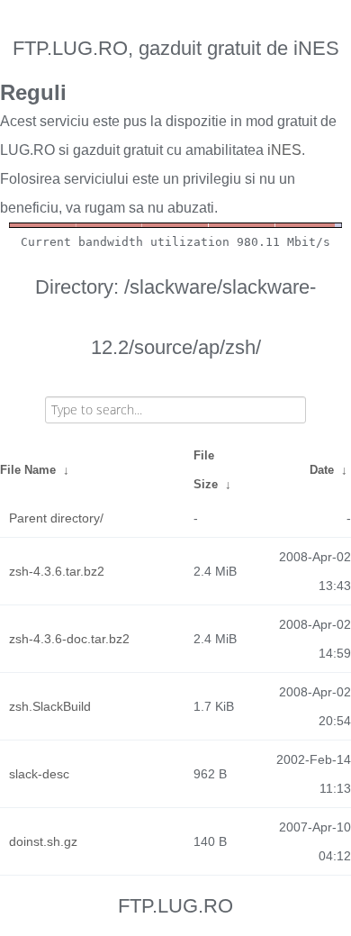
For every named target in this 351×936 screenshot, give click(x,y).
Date (322, 470)
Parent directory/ (56, 518)
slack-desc (39, 774)
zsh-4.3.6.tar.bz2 (56, 571)
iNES (284, 150)
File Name (28, 470)
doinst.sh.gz (43, 841)
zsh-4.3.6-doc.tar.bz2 (69, 639)
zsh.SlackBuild (50, 706)
